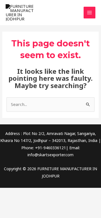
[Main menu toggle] (90, 13)
